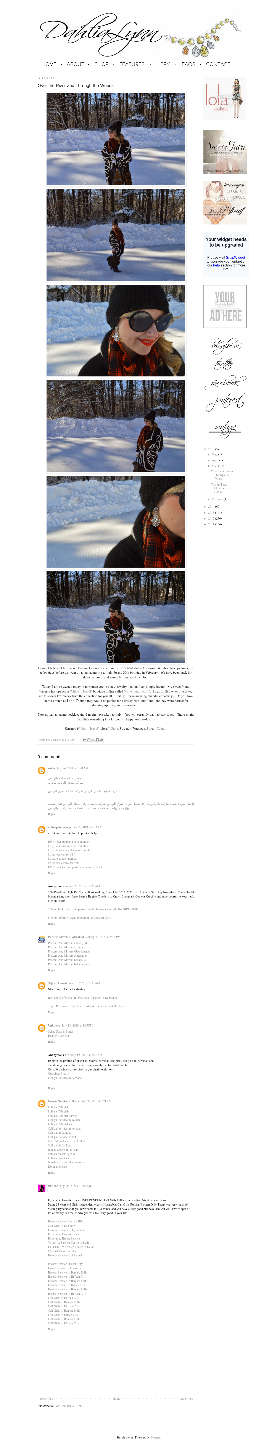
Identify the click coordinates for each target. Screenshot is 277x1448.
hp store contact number (62, 858)
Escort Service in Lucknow (64, 1268)
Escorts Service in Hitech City (66, 1285)
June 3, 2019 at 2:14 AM (87, 827)
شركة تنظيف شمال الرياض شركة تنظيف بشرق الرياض (83, 791)
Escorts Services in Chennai (65, 1255)
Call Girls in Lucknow (62, 1226)
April (215, 460)
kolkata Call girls (58, 1111)
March (216, 466)
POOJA (53, 1185)
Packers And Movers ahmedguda (68, 943)
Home (116, 1398)
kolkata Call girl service (62, 1116)
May (215, 454)
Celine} (162, 728)
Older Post (186, 1398)
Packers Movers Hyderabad (66, 937)
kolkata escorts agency (61, 1154)
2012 (211, 518)
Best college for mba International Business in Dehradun (82, 998)
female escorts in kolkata (63, 1150)
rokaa (52, 768)
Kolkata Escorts (57, 1166)
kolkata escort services (61, 1158)
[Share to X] (93, 740)
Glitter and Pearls (137, 691)
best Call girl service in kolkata (67, 1141)
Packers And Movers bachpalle (67, 960)
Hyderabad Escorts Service (64, 1234)
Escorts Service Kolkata (63, 1101)
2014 (211, 506)
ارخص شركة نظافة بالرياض (65, 778)
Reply (51, 814)
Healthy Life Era (58, 1035)
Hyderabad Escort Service (64, 1238)
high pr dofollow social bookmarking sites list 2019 (79, 917)
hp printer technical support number (70, 850)
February (218, 499)
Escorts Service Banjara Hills (66, 1221)
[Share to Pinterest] (101, 740)
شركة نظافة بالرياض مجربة (65, 782)
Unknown (54, 1025)
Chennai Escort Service (62, 1251)
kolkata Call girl (58, 1107)
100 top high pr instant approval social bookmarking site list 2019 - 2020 (93, 909)
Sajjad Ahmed (57, 983)
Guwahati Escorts (58, 1073)
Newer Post (46, 1398)
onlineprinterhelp (59, 827)
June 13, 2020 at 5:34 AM (84, 983)
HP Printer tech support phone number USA (75, 867)
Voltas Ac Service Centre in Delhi (69, 1242)
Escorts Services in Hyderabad (66, 1230)
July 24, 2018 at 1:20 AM (72, 768)
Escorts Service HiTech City (65, 1264)
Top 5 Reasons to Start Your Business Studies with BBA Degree (87, 1006)
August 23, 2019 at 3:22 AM (82, 886)
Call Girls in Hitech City (63, 1315)
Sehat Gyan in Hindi (60, 1031)
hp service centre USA (62, 854)
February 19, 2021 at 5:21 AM (83, 1055)
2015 (211, 449)
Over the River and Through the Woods (222, 475)
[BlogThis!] (89, 740)
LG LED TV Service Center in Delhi (71, 1247)
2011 (211, 524)
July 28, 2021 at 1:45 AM (75, 1186)
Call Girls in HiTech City (63, 1298)
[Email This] (85, 740)
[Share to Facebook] (97, 740)
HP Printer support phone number (69, 841)
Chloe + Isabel (81, 691)
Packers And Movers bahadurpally (69, 964)
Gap (113, 728)
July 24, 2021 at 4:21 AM (95, 1101)
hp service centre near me (63, 863)
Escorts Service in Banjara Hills (67, 1272)
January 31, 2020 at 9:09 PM (102, 937)
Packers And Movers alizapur (66, 947)
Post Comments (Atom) (69, 1406)
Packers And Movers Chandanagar (69, 951)
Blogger (155, 1437)
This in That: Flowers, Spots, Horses (222, 488)
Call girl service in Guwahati (65, 1078)
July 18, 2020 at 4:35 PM (77, 1025)
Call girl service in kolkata (64, 1120)
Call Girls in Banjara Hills (64, 1302)
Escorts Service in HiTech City (67, 1276)
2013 (211, 512)
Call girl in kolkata (59, 1132)
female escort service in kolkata (67, 1162)
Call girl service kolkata (62, 1137)
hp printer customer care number (68, 846)
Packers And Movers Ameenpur (67, 955)
